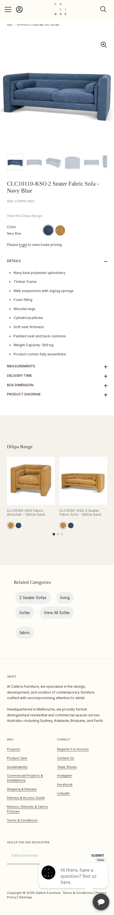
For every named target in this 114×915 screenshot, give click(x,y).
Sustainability (17, 767)
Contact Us (65, 758)
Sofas (24, 612)
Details (14, 261)
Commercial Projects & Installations (25, 778)
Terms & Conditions (22, 820)
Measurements (21, 366)
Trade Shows (67, 767)
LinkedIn (63, 793)
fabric (24, 632)
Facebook (64, 784)
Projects (13, 749)
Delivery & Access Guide (26, 798)
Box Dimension (20, 385)
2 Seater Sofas (32, 597)
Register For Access (73, 749)
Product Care (17, 758)
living (65, 597)
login (23, 245)
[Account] (19, 12)
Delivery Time (19, 375)
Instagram (64, 775)
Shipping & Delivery (22, 789)
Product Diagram (23, 394)
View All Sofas (57, 612)
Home (9, 25)
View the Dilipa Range (24, 216)
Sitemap (25, 897)
